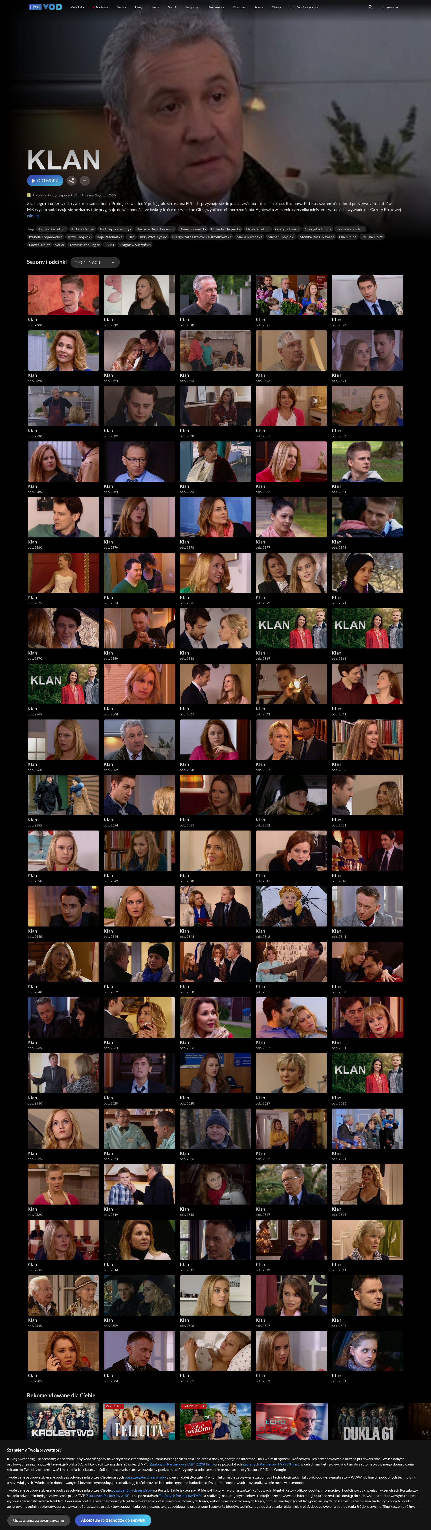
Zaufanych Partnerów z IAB (108, 1495)
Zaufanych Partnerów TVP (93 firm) (270, 1464)
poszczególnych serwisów (145, 1477)
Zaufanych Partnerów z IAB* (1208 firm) (182, 1464)
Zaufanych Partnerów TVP (179, 1495)
